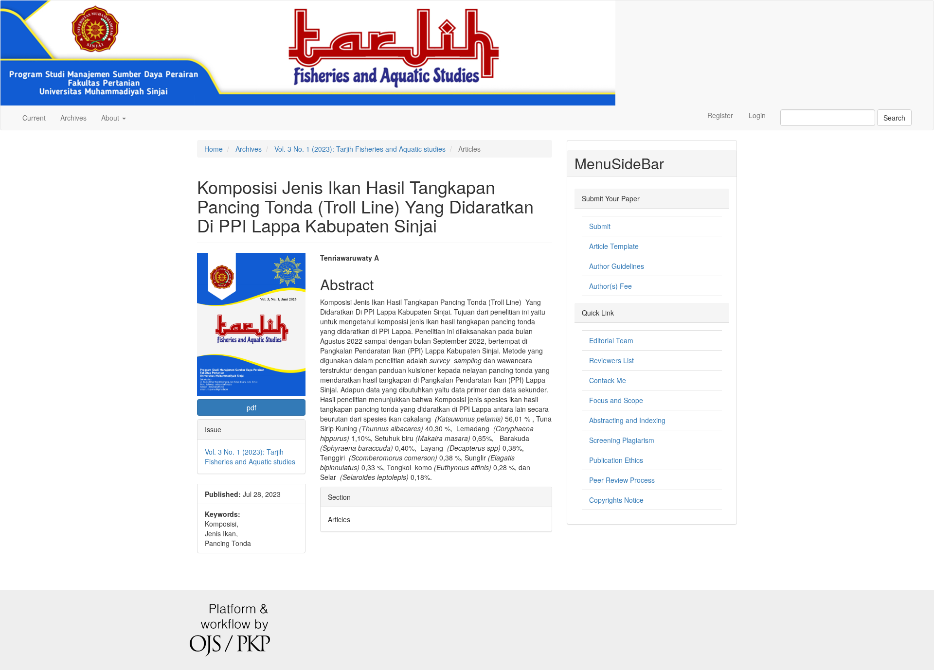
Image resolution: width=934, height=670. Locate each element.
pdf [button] (251, 407)
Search (894, 118)
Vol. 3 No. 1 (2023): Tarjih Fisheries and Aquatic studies (360, 149)
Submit (600, 226)
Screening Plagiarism (621, 440)
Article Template (614, 246)
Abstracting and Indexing (627, 420)
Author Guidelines (616, 266)
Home (213, 149)
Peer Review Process (622, 480)
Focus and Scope (616, 400)
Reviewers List (611, 360)
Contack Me (607, 380)
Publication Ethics (616, 460)
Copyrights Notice (616, 500)
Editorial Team (611, 340)
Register (720, 115)
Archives (73, 118)
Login (757, 115)
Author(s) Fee (610, 286)
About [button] (111, 118)
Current (34, 118)
